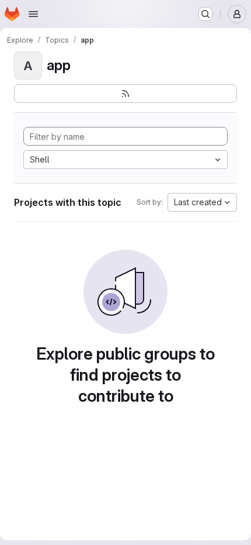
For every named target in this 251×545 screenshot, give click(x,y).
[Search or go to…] (205, 14)
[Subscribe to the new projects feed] (125, 93)
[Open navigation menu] (33, 14)
